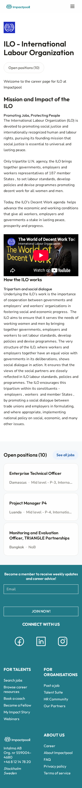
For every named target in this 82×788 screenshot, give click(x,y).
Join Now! (41, 611)
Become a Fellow (17, 705)
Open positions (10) (23, 67)
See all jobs (65, 455)
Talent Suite (53, 692)
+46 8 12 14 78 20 (17, 761)
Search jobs (13, 680)
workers (32, 394)
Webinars (11, 719)
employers (14, 394)
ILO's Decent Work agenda (43, 202)
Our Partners (54, 706)
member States (60, 394)
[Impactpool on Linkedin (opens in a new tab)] (41, 647)
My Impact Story (17, 712)
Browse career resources (15, 689)
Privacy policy (55, 766)
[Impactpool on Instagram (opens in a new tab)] (62, 647)
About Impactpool (58, 752)
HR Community (56, 699)
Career (49, 746)
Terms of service (57, 773)
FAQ (47, 759)
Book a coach (14, 698)
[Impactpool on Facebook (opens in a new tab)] (19, 647)
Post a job (51, 685)
